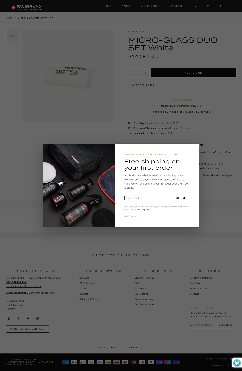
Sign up (181, 198)
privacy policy (143, 209)
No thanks (131, 216)
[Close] (193, 149)
